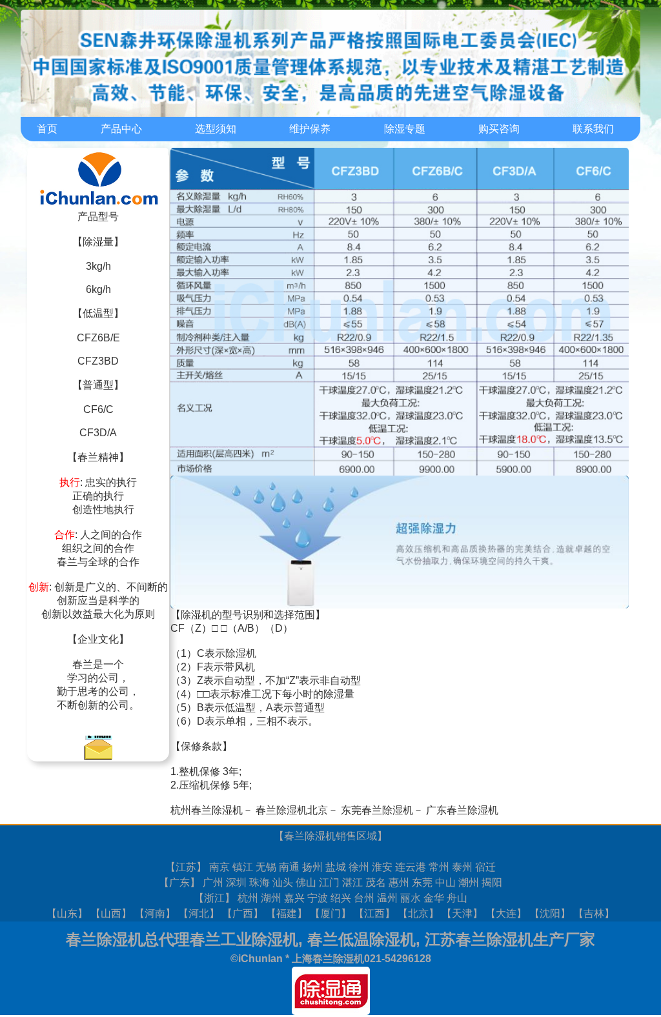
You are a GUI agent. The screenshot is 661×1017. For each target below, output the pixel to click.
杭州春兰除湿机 (206, 810)
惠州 (399, 882)
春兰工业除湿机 (244, 939)
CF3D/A (98, 432)
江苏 (186, 866)
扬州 (312, 866)
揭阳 (492, 882)
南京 (219, 866)
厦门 (330, 913)
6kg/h (98, 289)
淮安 (382, 866)
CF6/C (98, 409)
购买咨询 (499, 128)
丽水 (410, 897)
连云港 (410, 866)
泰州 (462, 866)
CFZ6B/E (98, 337)
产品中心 (121, 128)
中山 (445, 882)
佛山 (306, 882)
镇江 (242, 866)
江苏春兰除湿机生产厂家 (510, 939)
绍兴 (340, 897)
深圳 (236, 882)
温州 (387, 897)
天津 (462, 913)
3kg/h (98, 266)
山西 (111, 913)
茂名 (375, 882)
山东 (67, 913)
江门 (329, 882)
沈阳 (550, 913)
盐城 (335, 866)
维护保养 (309, 128)
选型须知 (215, 128)
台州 (364, 897)
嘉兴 (294, 897)
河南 (155, 913)
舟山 (457, 897)
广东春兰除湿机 (462, 810)
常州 (439, 866)
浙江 (214, 897)
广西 (242, 913)
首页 (47, 128)
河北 (198, 913)
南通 (289, 866)
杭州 (248, 897)
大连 (506, 913)
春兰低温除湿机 (361, 939)
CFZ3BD (98, 361)
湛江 (352, 882)
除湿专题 (404, 128)
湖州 (271, 897)
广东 (179, 882)
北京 (418, 913)
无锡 (266, 866)
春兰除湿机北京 (292, 810)
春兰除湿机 (310, 836)
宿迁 (485, 866)
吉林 (594, 913)
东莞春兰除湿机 (377, 810)
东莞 (422, 882)
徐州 (359, 866)
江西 (374, 913)
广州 (213, 882)
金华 (433, 897)
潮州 (468, 882)
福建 (286, 913)
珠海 (259, 882)
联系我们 (593, 128)
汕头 (282, 882)
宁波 (317, 897)
